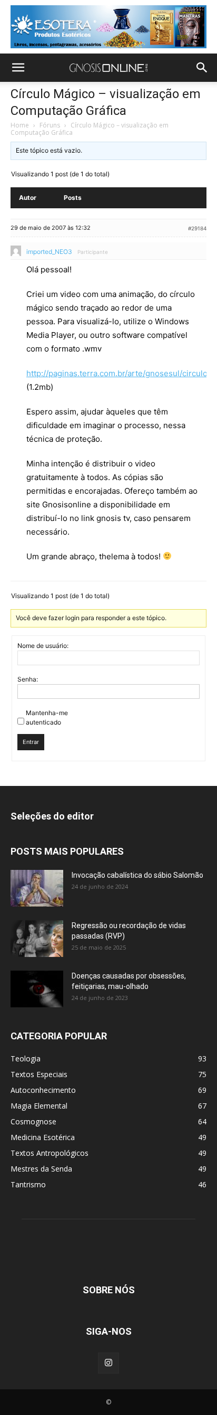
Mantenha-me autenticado (47, 717)
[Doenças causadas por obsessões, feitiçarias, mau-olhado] (37, 989)
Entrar (31, 742)
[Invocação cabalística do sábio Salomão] (37, 888)
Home (20, 125)
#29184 (197, 228)
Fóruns (50, 125)
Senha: (27, 679)
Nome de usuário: (42, 646)
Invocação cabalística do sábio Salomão (137, 875)
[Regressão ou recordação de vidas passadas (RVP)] (37, 938)
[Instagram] (108, 1363)
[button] (18, 68)
